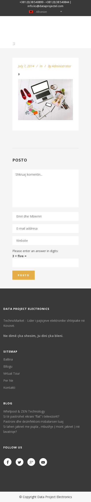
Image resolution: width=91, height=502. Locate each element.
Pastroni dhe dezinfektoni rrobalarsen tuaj (33, 421)
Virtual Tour (11, 373)
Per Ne (8, 380)
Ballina (8, 359)
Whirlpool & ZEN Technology (24, 411)
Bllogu (7, 366)
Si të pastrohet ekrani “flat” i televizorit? (31, 416)
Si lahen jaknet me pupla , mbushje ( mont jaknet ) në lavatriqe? (41, 429)
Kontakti (9, 387)
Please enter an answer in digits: (35, 251)
